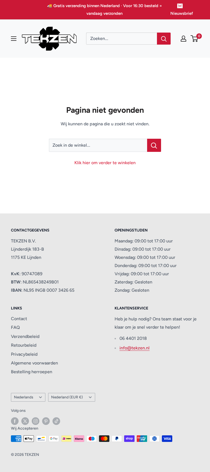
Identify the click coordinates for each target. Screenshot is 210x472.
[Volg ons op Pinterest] (46, 421)
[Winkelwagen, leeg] (194, 38)
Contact (19, 318)
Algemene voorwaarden (34, 363)
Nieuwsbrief (181, 13)
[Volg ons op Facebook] (15, 421)
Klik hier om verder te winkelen (105, 162)
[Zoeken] (164, 39)
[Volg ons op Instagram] (35, 421)
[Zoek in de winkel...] (154, 145)
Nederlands (23, 397)
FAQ (15, 327)
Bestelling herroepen (31, 371)
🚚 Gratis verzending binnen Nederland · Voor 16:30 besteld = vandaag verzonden (104, 9)
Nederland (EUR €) (67, 397)
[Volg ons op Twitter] (25, 421)
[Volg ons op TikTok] (56, 421)
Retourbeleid (23, 345)
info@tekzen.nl (134, 348)
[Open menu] (13, 38)
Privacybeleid (24, 354)
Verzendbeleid (25, 336)
